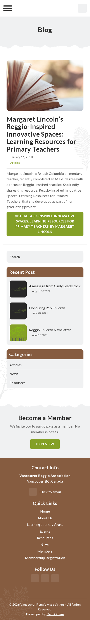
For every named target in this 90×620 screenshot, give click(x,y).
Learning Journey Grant (45, 524)
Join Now (45, 444)
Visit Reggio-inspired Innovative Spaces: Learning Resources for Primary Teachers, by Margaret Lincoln (45, 224)
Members (45, 551)
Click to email (50, 492)
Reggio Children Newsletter (50, 330)
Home (45, 511)
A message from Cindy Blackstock (55, 286)
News (13, 374)
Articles (15, 162)
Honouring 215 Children (47, 308)
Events (45, 531)
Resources (17, 383)
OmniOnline (55, 614)
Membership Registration (45, 558)
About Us (45, 518)
